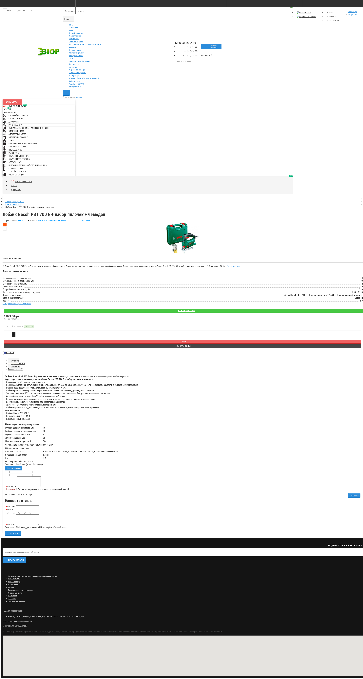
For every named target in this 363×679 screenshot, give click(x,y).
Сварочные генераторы (77, 73)
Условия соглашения (16, 601)
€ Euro (330, 12)
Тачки (71, 59)
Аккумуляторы (74, 76)
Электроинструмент (76, 53)
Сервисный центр (15, 593)
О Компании (13, 584)
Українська (311, 17)
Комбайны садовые (76, 42)
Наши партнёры (14, 582)
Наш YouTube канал (17, 105)
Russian (308, 13)
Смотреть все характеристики (17, 303)
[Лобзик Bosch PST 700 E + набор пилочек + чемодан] (182, 238)
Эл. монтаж (12, 596)
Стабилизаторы (74, 81)
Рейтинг (10, 510)
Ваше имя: (11, 507)
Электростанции (75, 87)
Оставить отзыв (13, 533)
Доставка (12, 599)
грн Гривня (331, 17)
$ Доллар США (333, 21)
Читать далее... (234, 266)
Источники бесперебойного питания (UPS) (84, 78)
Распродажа (73, 27)
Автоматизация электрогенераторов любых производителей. (32, 576)
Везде (71, 25)
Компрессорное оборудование (80, 61)
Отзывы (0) (15, 366)
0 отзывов (86, 220)
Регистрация (352, 12)
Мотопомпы (73, 67)
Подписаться (16, 560)
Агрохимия (73, 47)
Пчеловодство (74, 64)
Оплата (11, 587)
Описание (15, 361)
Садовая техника (75, 36)
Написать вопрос (14, 468)
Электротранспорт (76, 56)
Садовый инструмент (76, 33)
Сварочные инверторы (77, 70)
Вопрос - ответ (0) (15, 369)
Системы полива (75, 50)
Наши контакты (14, 579)
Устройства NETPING (76, 84)
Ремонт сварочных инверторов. (20, 590)
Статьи (71, 30)
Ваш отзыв (11, 525)
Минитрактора (74, 39)
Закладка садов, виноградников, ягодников (85, 44)
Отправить (354, 495)
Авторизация (352, 15)
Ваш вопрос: (12, 487)
